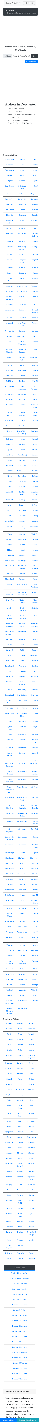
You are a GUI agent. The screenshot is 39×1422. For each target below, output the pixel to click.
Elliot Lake (9, 376)
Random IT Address (20, 1368)
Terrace (9, 908)
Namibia (20, 1158)
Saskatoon (22, 845)
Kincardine (22, 465)
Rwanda (9, 1200)
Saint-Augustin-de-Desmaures (9, 763)
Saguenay (22, 753)
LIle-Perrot (22, 516)
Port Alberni (9, 695)
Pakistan (9, 1177)
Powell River (22, 700)
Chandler (9, 286)
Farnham (22, 381)
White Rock (9, 974)
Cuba (20, 1050)
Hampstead (22, 426)
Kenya (9, 1126)
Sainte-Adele (22, 771)
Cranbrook (22, 331)
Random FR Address (19, 1352)
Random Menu (19, 1268)
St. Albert (9, 874)
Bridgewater (22, 233)
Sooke (22, 868)
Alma (22, 165)
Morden (22, 574)
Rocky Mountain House (9, 1011)
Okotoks (9, 645)
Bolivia (20, 1029)
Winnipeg (35, 985)
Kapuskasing (22, 455)
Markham (9, 539)
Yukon (22, 995)
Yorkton (9, 995)
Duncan (22, 365)
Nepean (9, 584)
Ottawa (22, 655)
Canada (20, 1039)
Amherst (35, 165)
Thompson (22, 913)
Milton (9, 550)
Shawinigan (9, 858)
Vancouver (9, 937)
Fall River (9, 381)
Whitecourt (22, 974)
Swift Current (9, 895)
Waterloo (9, 956)
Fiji (31, 1074)
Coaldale (22, 297)
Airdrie (22, 159)
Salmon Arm (22, 837)
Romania (20, 1195)
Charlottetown (22, 286)
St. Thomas (9, 879)
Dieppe (35, 341)
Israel (31, 1105)
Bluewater (22, 215)
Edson (35, 370)
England (31, 1068)
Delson (35, 336)
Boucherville (22, 220)
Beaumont (9, 204)
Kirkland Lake (22, 471)
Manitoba (22, 534)
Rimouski (22, 740)
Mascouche (22, 539)
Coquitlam (22, 318)
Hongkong (9, 1095)
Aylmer (35, 181)
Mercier (9, 545)
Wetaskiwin (10, 969)
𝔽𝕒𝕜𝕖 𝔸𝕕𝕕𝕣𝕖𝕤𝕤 (13, 3)
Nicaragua (31, 1163)
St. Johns (35, 874)
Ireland (9, 1105)
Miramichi (35, 550)
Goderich (9, 405)
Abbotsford (9, 159)
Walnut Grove (22, 950)
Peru (20, 1184)
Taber (22, 900)
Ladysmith (9, 492)
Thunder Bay (9, 921)
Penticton (35, 666)
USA (31, 1245)
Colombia (20, 1045)
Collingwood (9, 310)
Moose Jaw (9, 574)
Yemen (9, 1258)
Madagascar (9, 1142)
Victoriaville (9, 950)
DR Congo (9, 1063)
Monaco (20, 1153)
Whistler (35, 969)
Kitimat (9, 476)
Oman (31, 1171)
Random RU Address (19, 1373)
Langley (22, 500)
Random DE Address (19, 1358)
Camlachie (9, 260)
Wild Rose (9, 979)
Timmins (22, 921)
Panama (20, 1177)
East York (35, 365)
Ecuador (20, 1063)
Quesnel (9, 721)
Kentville (22, 460)
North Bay (9, 608)
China (9, 1045)
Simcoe (22, 863)
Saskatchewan (9, 845)
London (22, 521)
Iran (31, 1100)
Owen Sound (9, 661)
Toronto (35, 921)
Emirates (20, 1068)
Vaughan (9, 945)
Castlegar (22, 278)
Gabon (31, 1079)
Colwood (22, 310)
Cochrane (22, 305)
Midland (35, 545)
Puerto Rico (31, 1190)
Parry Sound (9, 666)
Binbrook (35, 210)
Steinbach (22, 879)
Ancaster (9, 175)
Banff (35, 186)
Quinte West (22, 721)
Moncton (22, 555)
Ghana (31, 1084)
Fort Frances (9, 386)
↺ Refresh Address (31, 61)
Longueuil (35, 521)
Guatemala (20, 1089)
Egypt (31, 1063)
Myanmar (9, 1158)
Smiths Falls (9, 868)
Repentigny (22, 734)
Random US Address (19, 1321)
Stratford (22, 884)
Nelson (35, 579)
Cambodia (9, 1039)
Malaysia (31, 1142)
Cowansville (9, 331)
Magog (9, 534)
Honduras (31, 1089)
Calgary (22, 254)
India (9, 1100)
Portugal (20, 1190)
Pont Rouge (22, 690)
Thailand (20, 1232)
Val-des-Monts (22, 932)
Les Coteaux (22, 510)
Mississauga (9, 555)
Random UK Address (19, 1331)
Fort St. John (9, 394)
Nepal (31, 1158)
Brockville (9, 241)
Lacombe (22, 487)
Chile (31, 1039)
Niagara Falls (9, 600)
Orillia (22, 650)
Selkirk (22, 853)
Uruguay (20, 1245)
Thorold (35, 913)
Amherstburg (9, 170)
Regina (35, 727)
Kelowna (35, 455)
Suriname (20, 1221)
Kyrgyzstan (9, 1132)
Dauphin (9, 336)
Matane (35, 539)
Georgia (9, 1084)
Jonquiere (35, 450)
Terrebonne (22, 908)
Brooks (35, 241)
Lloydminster (9, 521)
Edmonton (9, 370)
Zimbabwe (31, 1258)
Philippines (31, 1184)
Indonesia (20, 1100)
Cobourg (9, 305)
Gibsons (22, 399)
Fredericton (22, 394)
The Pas (35, 908)
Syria (20, 1227)
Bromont (22, 241)
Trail (9, 927)
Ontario (35, 645)
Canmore (35, 268)
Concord (9, 318)
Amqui (35, 170)
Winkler (22, 985)
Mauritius (31, 1148)
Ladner (35, 487)
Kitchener (35, 471)
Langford (9, 500)
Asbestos (22, 181)
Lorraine (9, 526)
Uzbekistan (9, 1253)
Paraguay (9, 1184)
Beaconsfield (9, 199)
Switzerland (9, 1227)
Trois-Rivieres (22, 927)
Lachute (9, 487)
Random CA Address (19, 1326)
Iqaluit (9, 450)
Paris (22, 661)
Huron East (9, 444)
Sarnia (35, 837)
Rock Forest (22, 748)
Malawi (20, 1142)
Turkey (9, 1240)
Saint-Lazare (9, 821)
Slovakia (31, 1208)
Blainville (9, 215)
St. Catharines (22, 874)
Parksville (35, 661)
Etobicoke (35, 376)
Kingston (35, 465)
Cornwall (9, 323)
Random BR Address (19, 1342)
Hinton (22, 439)
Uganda (20, 1240)
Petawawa (22, 671)
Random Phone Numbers (19, 1273)
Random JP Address (19, 1310)
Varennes (22, 937)
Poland (9, 1190)
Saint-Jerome (9, 813)
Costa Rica (31, 1045)
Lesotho (31, 1132)
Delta (9, 341)
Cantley (9, 273)
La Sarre (9, 481)
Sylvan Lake (9, 900)
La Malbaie (22, 476)
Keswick (35, 460)
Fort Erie (35, 381)
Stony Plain (9, 884)
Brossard (9, 247)
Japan (9, 1121)
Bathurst (22, 194)
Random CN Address (19, 1347)
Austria (31, 1023)
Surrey (35, 890)
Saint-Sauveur (22, 829)
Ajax (35, 159)
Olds (22, 645)
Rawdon (35, 721)
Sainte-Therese (22, 787)
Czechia (9, 1055)
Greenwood (9, 420)
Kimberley (9, 465)
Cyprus (31, 1050)
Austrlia (20, 1023)
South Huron (22, 1008)
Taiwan (31, 1227)
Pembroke (22, 666)
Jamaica (31, 1113)
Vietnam (31, 1253)
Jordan (20, 1121)
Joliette (22, 450)
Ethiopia (20, 1074)
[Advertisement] (20, 30)
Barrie (9, 194)
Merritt (22, 545)
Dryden (9, 365)
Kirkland (9, 471)
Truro (35, 927)
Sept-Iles (35, 853)
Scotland (31, 1200)
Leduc (9, 510)
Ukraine (31, 1240)
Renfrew (9, 734)
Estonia (9, 1074)
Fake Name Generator (19, 1289)
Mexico (9, 1153)
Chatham (9, 291)
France (20, 1079)
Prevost (35, 700)
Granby (22, 405)
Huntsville (35, 439)
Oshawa (9, 655)
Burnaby (9, 254)
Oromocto (35, 650)
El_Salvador (9, 1068)
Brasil (9, 1034)
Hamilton (9, 426)
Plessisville (9, 682)
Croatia (9, 1050)
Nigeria (9, 1171)
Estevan (22, 376)
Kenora (9, 460)
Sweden (31, 1221)
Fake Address (9, 10)
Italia (9, 1113)
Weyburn (22, 969)
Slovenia (9, 1214)
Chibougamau (22, 291)
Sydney (22, 895)
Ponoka (9, 690)
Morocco (31, 1153)
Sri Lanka (9, 1221)
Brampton (9, 228)
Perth (9, 671)
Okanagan (35, 639)
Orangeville (10, 650)
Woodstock (9, 990)
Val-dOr (35, 932)
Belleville (35, 204)
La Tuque (22, 481)
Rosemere (35, 748)
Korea (20, 1126)
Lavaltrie (22, 505)
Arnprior (9, 181)
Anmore (35, 175)
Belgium (9, 1029)
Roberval (9, 748)
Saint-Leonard (22, 821)
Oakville (22, 639)
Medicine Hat (22, 1001)
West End (35, 956)
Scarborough (9, 853)
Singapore (20, 1208)
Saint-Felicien (9, 797)
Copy (34, 56)
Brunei (20, 1034)
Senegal (9, 1208)
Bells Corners (9, 210)
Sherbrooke (22, 858)
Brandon (22, 228)
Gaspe (35, 394)
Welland (22, 956)
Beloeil (22, 210)
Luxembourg (31, 1137)
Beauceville (22, 199)
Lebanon (20, 1132)
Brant (35, 228)
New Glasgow (22, 584)
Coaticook (35, 297)
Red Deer (22, 727)
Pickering (9, 676)
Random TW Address (19, 1315)
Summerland (9, 890)
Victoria (35, 945)
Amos (22, 170)
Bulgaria (31, 1034)
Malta (20, 1148)
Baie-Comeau (9, 186)
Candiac (22, 268)
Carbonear (22, 273)
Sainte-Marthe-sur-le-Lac (9, 789)
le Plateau (35, 505)
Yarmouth (22, 990)
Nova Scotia (22, 632)
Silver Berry (9, 863)
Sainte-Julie (22, 779)
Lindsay (35, 516)
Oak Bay (9, 639)
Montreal (35, 560)
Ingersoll (22, 444)
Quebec (35, 713)
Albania (9, 1023)
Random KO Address (19, 1336)
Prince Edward (22, 708)
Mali (9, 1148)
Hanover (9, 431)
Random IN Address (20, 1363)
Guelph (22, 420)
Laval (9, 505)
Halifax (35, 420)
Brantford (9, 233)
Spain (31, 1214)
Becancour (22, 204)
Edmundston (22, 370)
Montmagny (22, 560)
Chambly (35, 278)
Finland (9, 1079)
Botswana (31, 1029)
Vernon (22, 945)
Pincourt (22, 676)
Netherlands (9, 1163)
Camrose (9, 268)
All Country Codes (19, 1299)
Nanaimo (22, 579)
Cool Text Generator (20, 1284)
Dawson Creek (22, 336)
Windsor (9, 985)
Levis (9, 516)
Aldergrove (9, 165)
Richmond (9, 740)
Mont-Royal (9, 566)
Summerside (22, 890)
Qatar (9, 1195)
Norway (20, 1171)
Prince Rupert (9, 713)
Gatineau (9, 399)
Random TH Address (19, 1379)
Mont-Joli (35, 555)
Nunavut (35, 632)
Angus (22, 175)
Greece (9, 1089)
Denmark (20, 1055)
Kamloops (9, 455)
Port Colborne (22, 695)
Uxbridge (9, 932)
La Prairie (35, 476)
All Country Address (19, 1294)
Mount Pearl (9, 579)
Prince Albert (9, 708)
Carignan (35, 273)
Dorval (9, 357)
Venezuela (20, 1253)
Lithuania (20, 1137)
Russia (31, 1195)
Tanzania (9, 1232)
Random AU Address (19, 1305)
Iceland (31, 1095)
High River (9, 439)
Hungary (20, 1095)
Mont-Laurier (9, 560)
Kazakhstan (31, 1121)
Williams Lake (22, 979)
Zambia (20, 1258)
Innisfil (35, 444)
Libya (9, 1137)
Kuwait (31, 1126)
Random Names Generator (19, 1278)
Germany (20, 1084)
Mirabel (22, 550)
